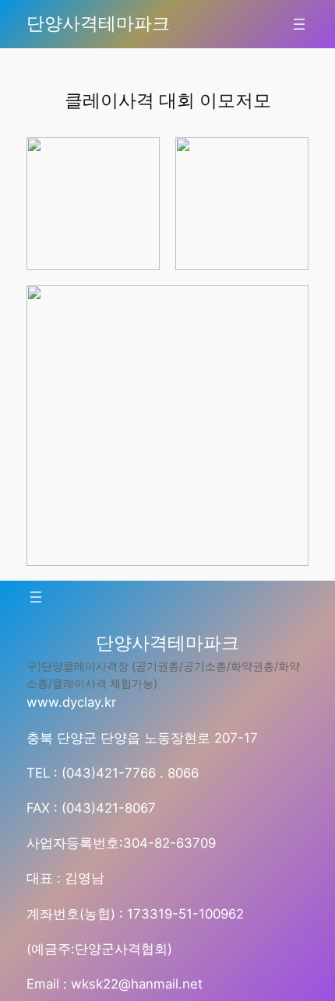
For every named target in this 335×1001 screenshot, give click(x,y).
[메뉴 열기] (299, 24)
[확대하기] (139, 157)
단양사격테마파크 (98, 23)
